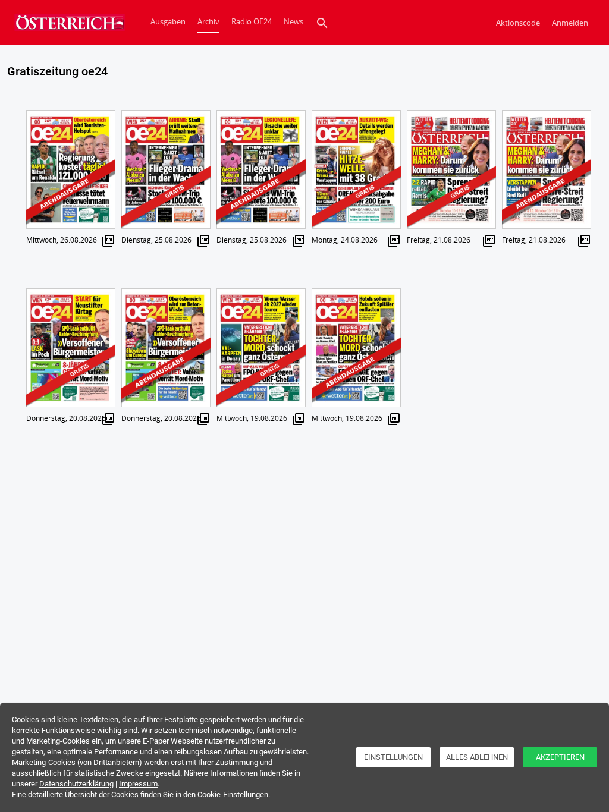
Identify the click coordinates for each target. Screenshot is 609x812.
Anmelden (570, 22)
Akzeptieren (560, 757)
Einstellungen (393, 757)
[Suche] (322, 22)
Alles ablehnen (477, 757)
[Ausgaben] (66, 22)
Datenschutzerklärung (76, 783)
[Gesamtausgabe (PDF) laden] (108, 240)
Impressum (138, 783)
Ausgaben (168, 21)
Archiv (208, 21)
